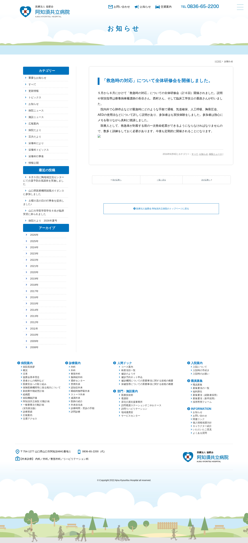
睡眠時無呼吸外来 (80, 391)
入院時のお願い (201, 373)
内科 (73, 366)
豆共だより (35, 136)
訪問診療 (75, 411)
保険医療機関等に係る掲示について (42, 387)
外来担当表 (77, 404)
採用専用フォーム (202, 402)
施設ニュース (36, 117)
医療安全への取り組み (34, 384)
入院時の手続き (201, 370)
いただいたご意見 (202, 429)
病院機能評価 (30, 398)
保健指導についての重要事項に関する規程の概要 (147, 384)
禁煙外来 (75, 384)
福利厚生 (197, 391)
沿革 (25, 373)
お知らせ (145, 6)
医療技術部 (127, 395)
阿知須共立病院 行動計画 (36, 401)
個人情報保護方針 (202, 422)
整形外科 (75, 373)
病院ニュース (215, 154)
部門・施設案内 (127, 391)
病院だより (35, 130)
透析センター (78, 380)
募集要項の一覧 (201, 388)
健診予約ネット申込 (132, 377)
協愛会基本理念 (31, 377)
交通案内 (166, 6)
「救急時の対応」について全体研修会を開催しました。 (157, 80)
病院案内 (27, 363)
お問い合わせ (122, 6)
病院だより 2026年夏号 (43, 220)
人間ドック (124, 363)
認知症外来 (77, 387)
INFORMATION (201, 408)
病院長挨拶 (29, 366)
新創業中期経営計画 (33, 391)
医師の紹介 (77, 401)
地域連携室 (127, 412)
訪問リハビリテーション (134, 408)
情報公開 (34, 162)
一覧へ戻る (161, 180)
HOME (218, 61)
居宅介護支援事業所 (132, 402)
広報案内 (34, 123)
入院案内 (197, 363)
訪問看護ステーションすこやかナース (141, 405)
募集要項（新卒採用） (204, 398)
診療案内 (75, 363)
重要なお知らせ (37, 77)
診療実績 (27, 411)
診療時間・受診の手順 (82, 408)
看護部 (124, 398)
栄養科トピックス (39, 149)
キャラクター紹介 (202, 426)
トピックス (35, 97)
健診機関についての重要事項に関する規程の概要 (147, 380)
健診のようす (128, 373)
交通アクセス (30, 418)
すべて (195, 154)
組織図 (26, 394)
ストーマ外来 (78, 394)
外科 (73, 370)
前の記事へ (116, 180)
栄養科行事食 (36, 156)
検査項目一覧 (128, 370)
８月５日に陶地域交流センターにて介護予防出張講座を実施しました (43, 181)
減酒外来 (75, 398)
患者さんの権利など (33, 380)
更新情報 (34, 90)
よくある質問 (200, 433)
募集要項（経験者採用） (206, 395)
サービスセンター (130, 415)
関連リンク (199, 419)
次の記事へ (205, 180)
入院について (200, 366)
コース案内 (127, 366)
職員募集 (197, 380)
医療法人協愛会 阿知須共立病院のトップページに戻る (162, 208)
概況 (25, 370)
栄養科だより (36, 143)
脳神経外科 (77, 377)
